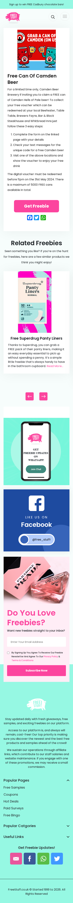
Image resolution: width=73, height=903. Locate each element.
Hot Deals (11, 801)
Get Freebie (36, 206)
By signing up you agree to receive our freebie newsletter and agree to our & (37, 656)
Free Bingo (12, 815)
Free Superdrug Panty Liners (36, 338)
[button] (43, 396)
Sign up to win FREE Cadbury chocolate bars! (36, 4)
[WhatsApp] (36, 484)
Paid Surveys (14, 808)
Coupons (11, 794)
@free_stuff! (41, 540)
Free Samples (14, 787)
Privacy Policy (51, 656)
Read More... (55, 366)
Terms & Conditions (22, 660)
